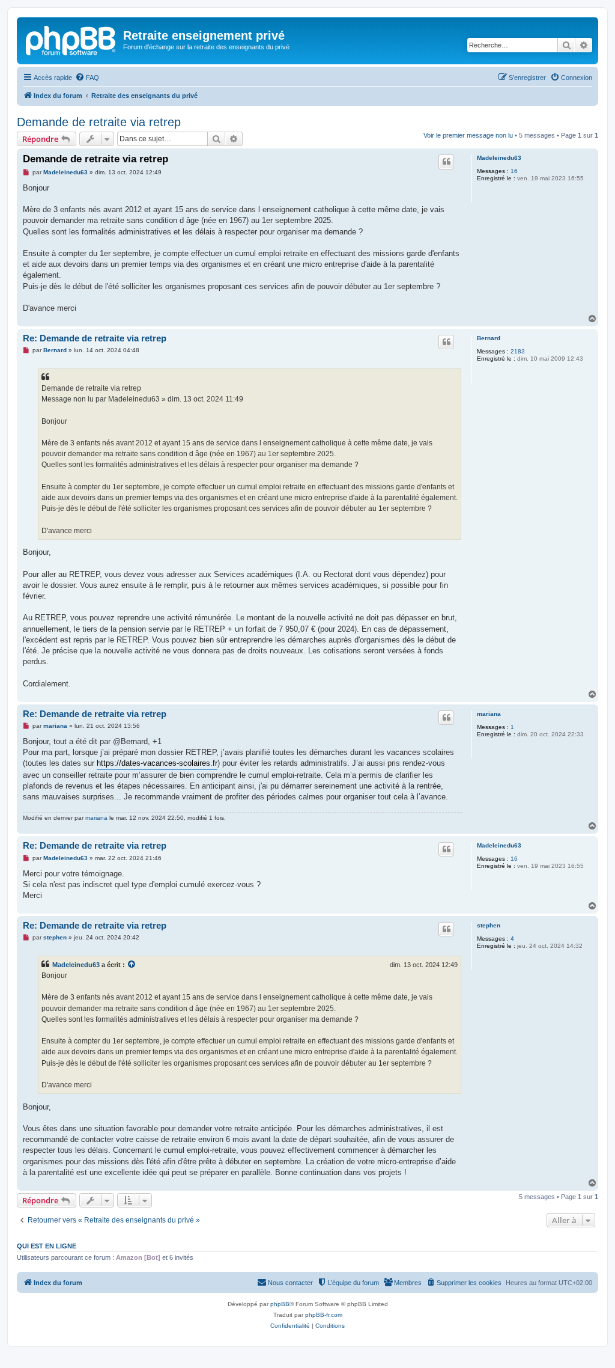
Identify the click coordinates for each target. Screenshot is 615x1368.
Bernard (488, 338)
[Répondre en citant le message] (446, 161)
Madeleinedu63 (499, 157)
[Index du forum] (71, 39)
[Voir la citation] (132, 964)
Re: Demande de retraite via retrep (94, 338)
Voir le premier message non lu (468, 135)
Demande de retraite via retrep (99, 122)
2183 (517, 351)
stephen (488, 925)
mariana (489, 713)
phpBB (279, 1304)
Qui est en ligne (46, 1246)
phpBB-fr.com (323, 1315)
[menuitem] (87, 77)
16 (514, 171)
